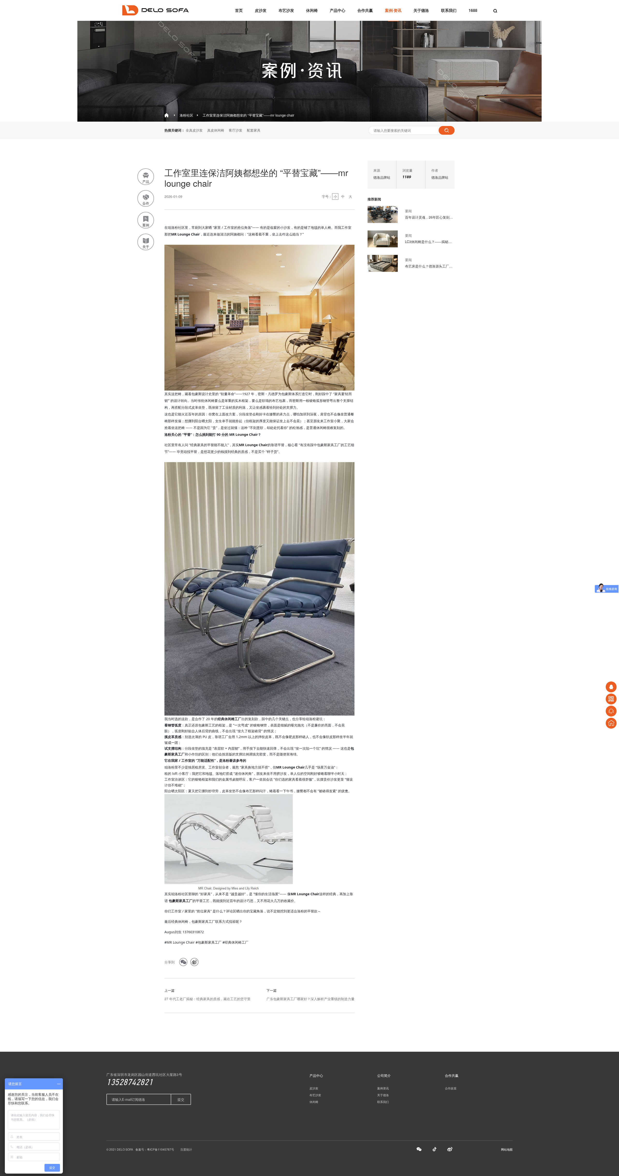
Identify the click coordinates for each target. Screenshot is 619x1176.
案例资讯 (383, 1088)
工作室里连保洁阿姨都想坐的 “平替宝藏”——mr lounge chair (248, 115)
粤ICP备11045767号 (160, 1149)
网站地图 (507, 1149)
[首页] (166, 115)
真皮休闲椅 (215, 130)
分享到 (169, 962)
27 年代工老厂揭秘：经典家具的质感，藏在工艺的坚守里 (207, 998)
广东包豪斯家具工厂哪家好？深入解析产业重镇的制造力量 (310, 998)
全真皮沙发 (194, 130)
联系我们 (449, 10)
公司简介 (384, 1075)
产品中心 (337, 10)
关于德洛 (421, 10)
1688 (473, 10)
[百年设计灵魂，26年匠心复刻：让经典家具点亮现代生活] (383, 221)
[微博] (450, 1149)
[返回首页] (611, 723)
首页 (239, 10)
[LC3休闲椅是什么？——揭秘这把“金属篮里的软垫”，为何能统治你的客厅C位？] (383, 246)
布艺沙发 (286, 10)
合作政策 (451, 1088)
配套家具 (253, 130)
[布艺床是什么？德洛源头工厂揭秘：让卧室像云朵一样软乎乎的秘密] (383, 270)
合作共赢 (365, 10)
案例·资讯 (393, 10)
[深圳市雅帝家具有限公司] (155, 14)
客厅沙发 (235, 130)
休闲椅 (312, 10)
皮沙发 (260, 10)
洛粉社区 (186, 115)
